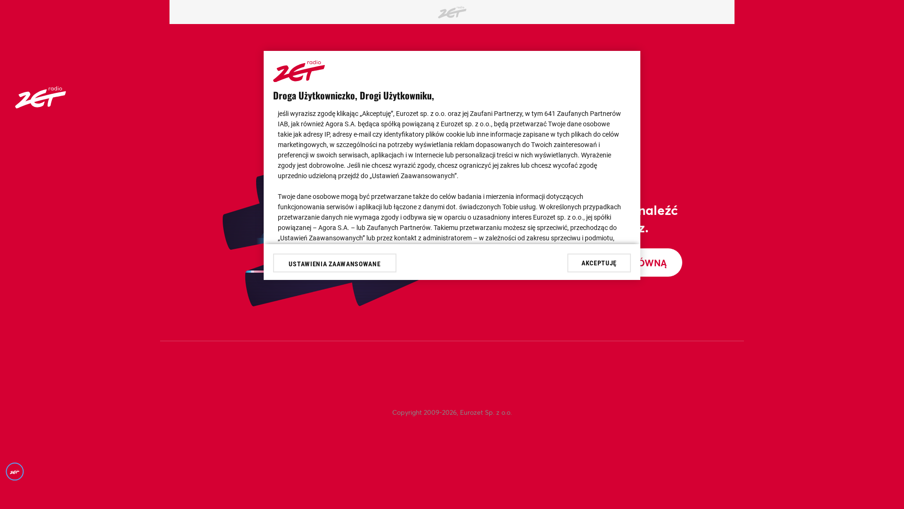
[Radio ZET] (40, 105)
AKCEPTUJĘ (599, 263)
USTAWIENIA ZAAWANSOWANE (334, 264)
